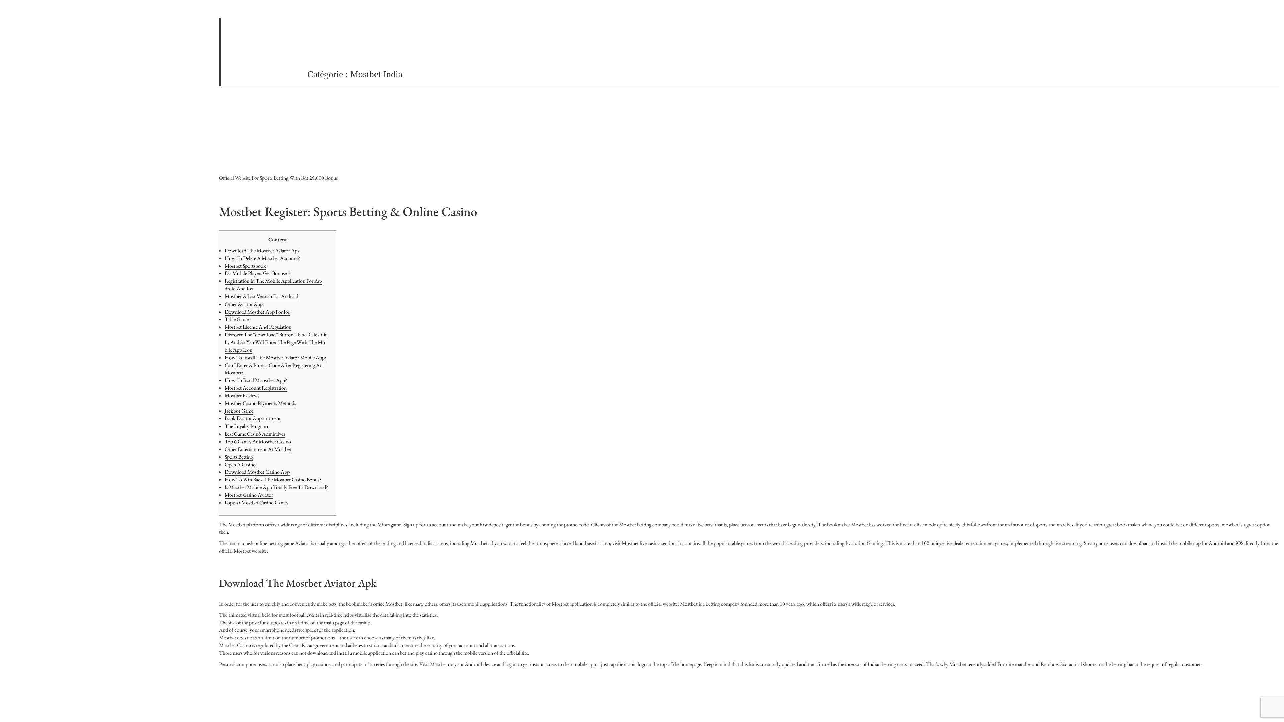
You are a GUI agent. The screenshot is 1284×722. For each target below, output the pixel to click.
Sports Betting (239, 456)
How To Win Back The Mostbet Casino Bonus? (273, 479)
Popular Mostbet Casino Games (256, 502)
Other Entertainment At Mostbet (258, 449)
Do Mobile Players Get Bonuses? (257, 273)
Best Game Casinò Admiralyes (255, 433)
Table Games (237, 319)
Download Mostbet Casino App (257, 471)
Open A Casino (240, 464)
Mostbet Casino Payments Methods (260, 403)
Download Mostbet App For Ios (257, 311)
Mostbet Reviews (242, 395)
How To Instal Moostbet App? (256, 380)
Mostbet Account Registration (256, 387)
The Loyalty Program (246, 426)
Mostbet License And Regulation (258, 326)
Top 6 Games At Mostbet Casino (258, 441)
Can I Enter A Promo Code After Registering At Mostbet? (273, 369)
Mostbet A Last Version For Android (261, 296)
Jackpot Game (239, 410)
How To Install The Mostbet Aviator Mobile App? (276, 357)
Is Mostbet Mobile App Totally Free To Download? (276, 487)
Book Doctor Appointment (253, 418)
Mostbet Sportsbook (245, 265)
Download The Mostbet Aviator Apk (262, 250)
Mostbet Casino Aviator (249, 494)
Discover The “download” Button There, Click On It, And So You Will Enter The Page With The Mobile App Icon (276, 342)
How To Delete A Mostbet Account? (262, 258)
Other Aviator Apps (244, 304)
